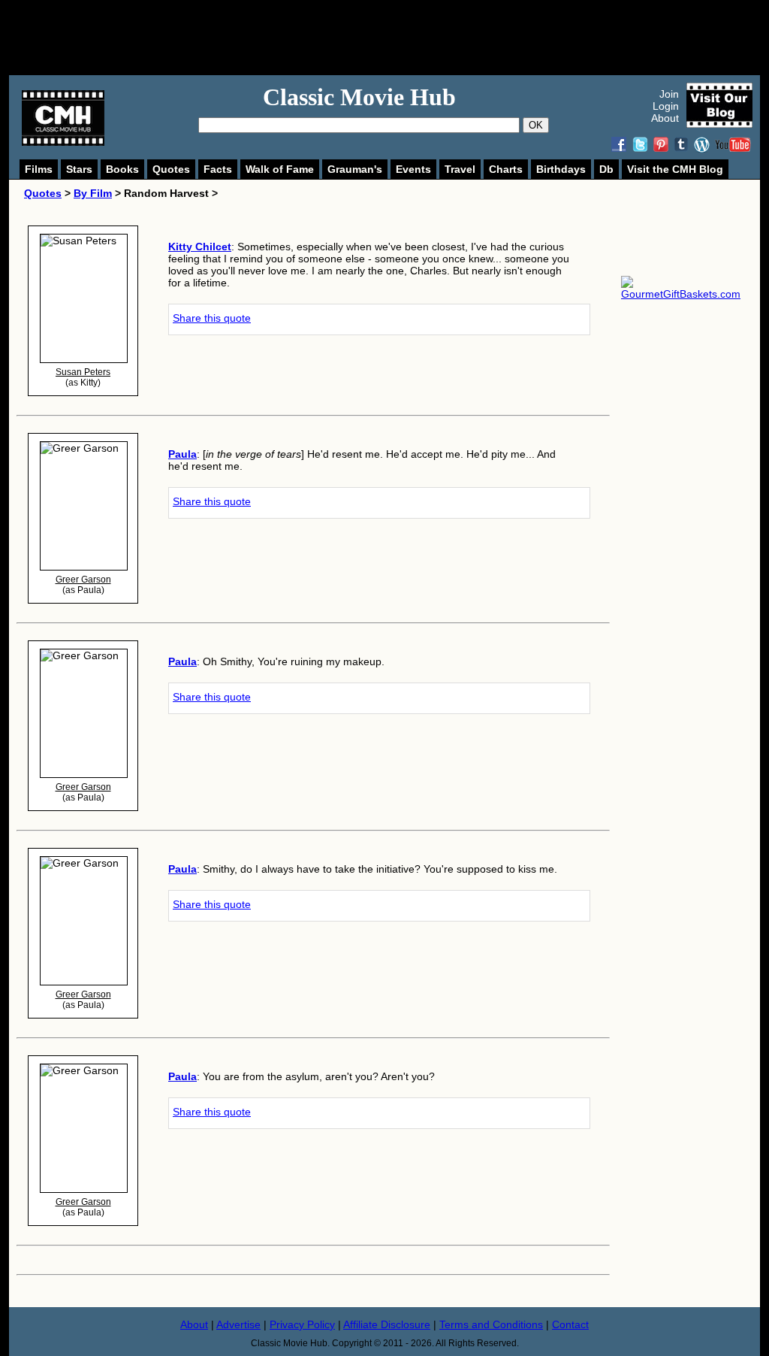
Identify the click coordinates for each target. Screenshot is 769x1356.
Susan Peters (83, 372)
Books (122, 169)
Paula (182, 454)
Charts (506, 169)
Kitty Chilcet (199, 247)
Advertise (238, 1324)
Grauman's (354, 169)
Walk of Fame (280, 169)
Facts (218, 169)
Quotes (171, 169)
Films (39, 169)
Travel (460, 169)
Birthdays (561, 169)
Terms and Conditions (491, 1324)
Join (669, 94)
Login (666, 106)
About (665, 118)
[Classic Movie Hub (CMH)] (63, 142)
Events (413, 169)
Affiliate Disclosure (386, 1324)
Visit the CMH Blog (675, 169)
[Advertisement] (401, 37)
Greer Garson (83, 579)
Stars (79, 169)
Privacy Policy (302, 1324)
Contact (570, 1324)
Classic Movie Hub (359, 96)
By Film (93, 193)
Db (606, 169)
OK (536, 125)
